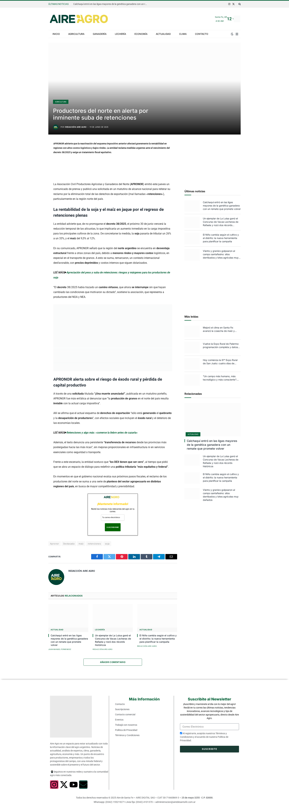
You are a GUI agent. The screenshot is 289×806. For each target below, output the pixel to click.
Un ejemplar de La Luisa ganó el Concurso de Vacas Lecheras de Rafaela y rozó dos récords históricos (113, 640)
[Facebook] (36, 152)
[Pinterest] (36, 177)
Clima (183, 33)
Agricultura (76, 33)
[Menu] (237, 34)
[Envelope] (83, 784)
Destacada (69, 543)
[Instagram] (54, 784)
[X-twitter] (64, 784)
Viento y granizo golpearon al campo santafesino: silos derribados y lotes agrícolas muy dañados (220, 254)
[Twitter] (36, 161)
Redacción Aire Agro (75, 127)
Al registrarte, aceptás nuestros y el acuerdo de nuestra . (204, 737)
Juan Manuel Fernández (59, 649)
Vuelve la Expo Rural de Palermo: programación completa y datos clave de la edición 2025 (221, 345)
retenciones (94, 543)
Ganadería (100, 33)
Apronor (54, 543)
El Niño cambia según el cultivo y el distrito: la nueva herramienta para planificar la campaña (158, 638)
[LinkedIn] (36, 169)
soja (107, 543)
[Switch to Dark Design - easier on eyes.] (232, 34)
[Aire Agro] (78, 19)
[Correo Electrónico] (36, 185)
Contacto (201, 33)
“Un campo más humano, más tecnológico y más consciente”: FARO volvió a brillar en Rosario (220, 378)
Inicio (56, 33)
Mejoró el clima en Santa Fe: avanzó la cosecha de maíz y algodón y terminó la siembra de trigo (220, 329)
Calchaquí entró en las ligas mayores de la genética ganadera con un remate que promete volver (111, 4)
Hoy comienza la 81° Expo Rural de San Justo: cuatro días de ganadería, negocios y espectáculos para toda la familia (221, 362)
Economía (141, 33)
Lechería (120, 33)
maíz (81, 543)
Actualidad (163, 33)
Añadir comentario (113, 662)
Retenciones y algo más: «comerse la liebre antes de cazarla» (102, 432)
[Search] (239, 4)
